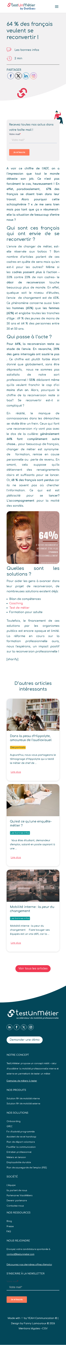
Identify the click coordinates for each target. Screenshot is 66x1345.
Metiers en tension (16, 1157)
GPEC (10, 1126)
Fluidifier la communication (21, 1147)
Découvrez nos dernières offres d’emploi (29, 1264)
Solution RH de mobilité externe (23, 1103)
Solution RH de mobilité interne (23, 1098)
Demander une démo (25, 1039)
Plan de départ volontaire (21, 1142)
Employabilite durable (19, 1162)
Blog (9, 1221)
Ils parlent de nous (17, 1190)
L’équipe (11, 1185)
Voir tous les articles (33, 968)
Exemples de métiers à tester (22, 1081)
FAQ (9, 1231)
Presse (10, 1226)
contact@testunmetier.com (20, 1254)
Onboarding (13, 1121)
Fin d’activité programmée (21, 1132)
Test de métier (19, 607)
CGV (45, 1328)
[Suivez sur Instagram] (31, 1027)
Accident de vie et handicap (21, 1137)
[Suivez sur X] (24, 1027)
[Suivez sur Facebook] (16, 1027)
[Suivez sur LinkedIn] (9, 1027)
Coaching (16, 603)
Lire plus (16, 772)
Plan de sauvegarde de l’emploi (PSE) (27, 1167)
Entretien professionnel (19, 1152)
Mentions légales (29, 1328)
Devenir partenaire (17, 1200)
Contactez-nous (15, 1206)
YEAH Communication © (42, 1318)
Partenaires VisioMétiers (19, 1195)
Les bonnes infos (27, 50)
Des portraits (17, 747)
